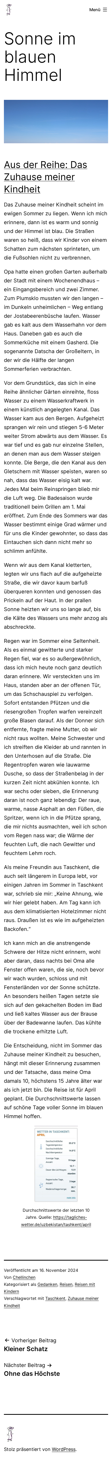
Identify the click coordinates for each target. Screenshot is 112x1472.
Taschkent (55, 1298)
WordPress (64, 1449)
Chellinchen (24, 1277)
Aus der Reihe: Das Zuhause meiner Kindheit (45, 177)
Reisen (66, 1284)
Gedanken (47, 1284)
